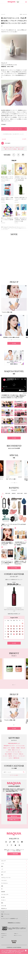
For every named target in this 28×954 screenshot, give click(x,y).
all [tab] (3, 493)
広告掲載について (16, 933)
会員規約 (2, 937)
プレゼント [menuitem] (3, 900)
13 (16, 629)
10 (8, 629)
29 (22, 634)
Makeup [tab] (13, 493)
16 (5, 631)
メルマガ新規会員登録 (14, 853)
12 (14, 629)
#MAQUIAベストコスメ (9, 745)
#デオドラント (18, 147)
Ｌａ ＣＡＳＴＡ (10, 608)
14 (19, 629)
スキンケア (3, 14)
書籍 (2, 916)
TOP (2, 227)
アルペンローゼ (18, 608)
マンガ (2, 911)
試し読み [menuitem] (3, 897)
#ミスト (23, 147)
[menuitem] (14, 860)
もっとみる (14, 343)
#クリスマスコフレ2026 (20, 745)
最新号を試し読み (14, 816)
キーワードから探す (14, 775)
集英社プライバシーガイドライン (18, 935)
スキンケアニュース (12, 227)
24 (8, 634)
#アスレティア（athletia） (12, 149)
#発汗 (6, 149)
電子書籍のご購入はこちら (14, 819)
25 (11, 634)
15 (22, 629)
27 (17, 634)
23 (5, 634)
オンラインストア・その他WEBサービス (9, 918)
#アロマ (7, 147)
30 (5, 637)
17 (8, 631)
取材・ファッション (5, 914)
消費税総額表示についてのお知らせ (14, 922)
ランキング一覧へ (14, 567)
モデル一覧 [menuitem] (3, 905)
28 (19, 634)
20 (17, 631)
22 (22, 631)
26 (14, 634)
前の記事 (4, 139)
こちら (11, 929)
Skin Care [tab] (7, 493)
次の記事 (24, 139)
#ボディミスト (12, 147)
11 (11, 629)
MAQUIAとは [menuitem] (4, 908)
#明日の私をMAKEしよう (14, 743)
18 (11, 631)
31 (8, 637)
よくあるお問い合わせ (4, 935)
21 (19, 631)
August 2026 (14, 617)
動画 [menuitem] (2, 902)
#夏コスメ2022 (20, 149)
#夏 (4, 147)
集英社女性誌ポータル (4, 933)
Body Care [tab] (20, 493)
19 (14, 631)
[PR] (14, 357)
